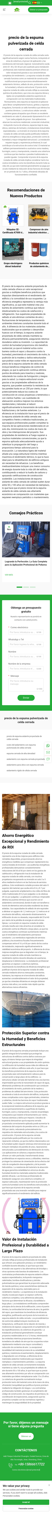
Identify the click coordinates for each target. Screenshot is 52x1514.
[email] (48, 752)
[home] (17, 9)
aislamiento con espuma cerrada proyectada (26, 759)
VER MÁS (9, 575)
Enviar (26, 697)
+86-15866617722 (31, 1464)
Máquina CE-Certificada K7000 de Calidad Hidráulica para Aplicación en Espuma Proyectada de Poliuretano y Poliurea (12, 231)
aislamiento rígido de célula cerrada (22, 770)
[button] (19, 587)
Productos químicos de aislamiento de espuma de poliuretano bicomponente (39, 265)
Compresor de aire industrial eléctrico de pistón (39, 231)
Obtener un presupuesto (39, 10)
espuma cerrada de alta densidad (21, 753)
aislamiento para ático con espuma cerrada (25, 765)
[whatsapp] (48, 745)
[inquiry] (48, 759)
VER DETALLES (13, 215)
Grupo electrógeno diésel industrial (13, 265)
